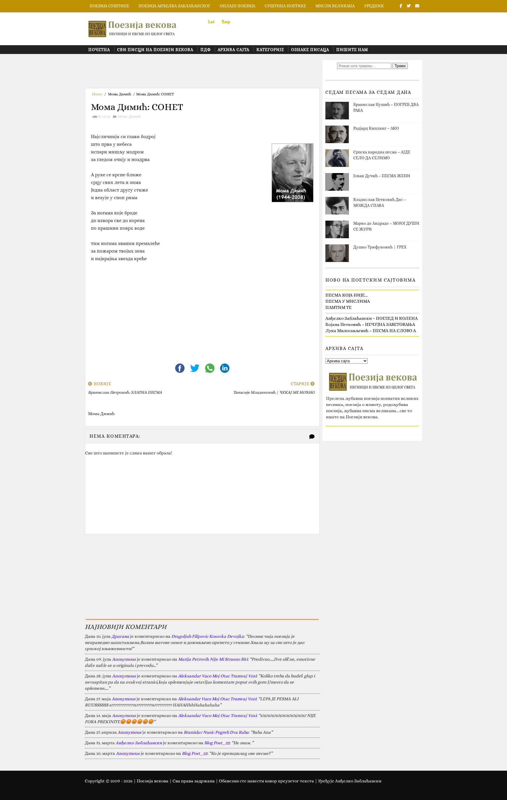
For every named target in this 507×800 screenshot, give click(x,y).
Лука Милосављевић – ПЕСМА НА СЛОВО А (370, 330)
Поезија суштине (109, 6)
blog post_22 (216, 742)
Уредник (374, 6)
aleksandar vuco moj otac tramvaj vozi (217, 676)
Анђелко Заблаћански (139, 742)
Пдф (205, 49)
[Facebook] (180, 367)
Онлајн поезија (237, 6)
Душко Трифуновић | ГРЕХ (379, 247)
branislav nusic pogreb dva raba (216, 732)
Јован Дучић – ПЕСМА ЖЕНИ (381, 175)
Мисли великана (335, 6)
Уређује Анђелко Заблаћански (349, 781)
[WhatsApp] (210, 367)
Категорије (270, 49)
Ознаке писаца (310, 49)
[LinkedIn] (224, 367)
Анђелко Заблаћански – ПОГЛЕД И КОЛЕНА (371, 318)
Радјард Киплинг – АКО (376, 128)
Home (97, 94)
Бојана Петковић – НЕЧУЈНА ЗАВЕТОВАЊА (370, 324)
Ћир (226, 21)
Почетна (99, 49)
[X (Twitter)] (195, 367)
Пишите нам (352, 49)
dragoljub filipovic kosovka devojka (207, 636)
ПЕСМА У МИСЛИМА (347, 301)
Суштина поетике (285, 6)
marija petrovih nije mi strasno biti (213, 659)
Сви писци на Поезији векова (155, 49)
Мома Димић (119, 94)
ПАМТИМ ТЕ (338, 307)
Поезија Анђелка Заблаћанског (174, 6)
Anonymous (124, 659)
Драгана (120, 636)
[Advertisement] (191, 73)
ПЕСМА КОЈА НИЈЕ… (346, 295)
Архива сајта (233, 49)
